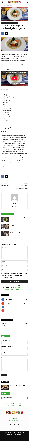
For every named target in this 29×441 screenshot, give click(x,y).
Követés (26, 303)
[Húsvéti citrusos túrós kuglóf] (5, 387)
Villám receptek (17, 432)
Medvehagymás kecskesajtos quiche (6, 186)
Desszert (3, 228)
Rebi (4, 30)
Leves (7, 23)
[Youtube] (16, 207)
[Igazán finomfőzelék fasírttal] (5, 219)
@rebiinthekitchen (14, 405)
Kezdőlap (5, 432)
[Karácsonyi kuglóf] (5, 233)
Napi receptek (11, 23)
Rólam (20, 436)
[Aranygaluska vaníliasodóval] (5, 226)
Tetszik (26, 299)
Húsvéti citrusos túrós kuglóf (17, 385)
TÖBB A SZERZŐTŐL (20, 214)
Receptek (3, 23)
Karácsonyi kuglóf (15, 232)
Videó (16, 23)
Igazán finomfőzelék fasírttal (18, 218)
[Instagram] (14, 424)
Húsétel (3, 221)
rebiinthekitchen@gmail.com (14, 420)
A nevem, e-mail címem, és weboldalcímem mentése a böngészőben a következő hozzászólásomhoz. (14, 275)
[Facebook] (13, 207)
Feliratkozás (24, 310)
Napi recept (9, 434)
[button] (27, 2)
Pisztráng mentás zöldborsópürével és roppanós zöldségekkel (22, 187)
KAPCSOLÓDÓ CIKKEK (7, 214)
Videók (23, 432)
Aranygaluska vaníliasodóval (18, 225)
